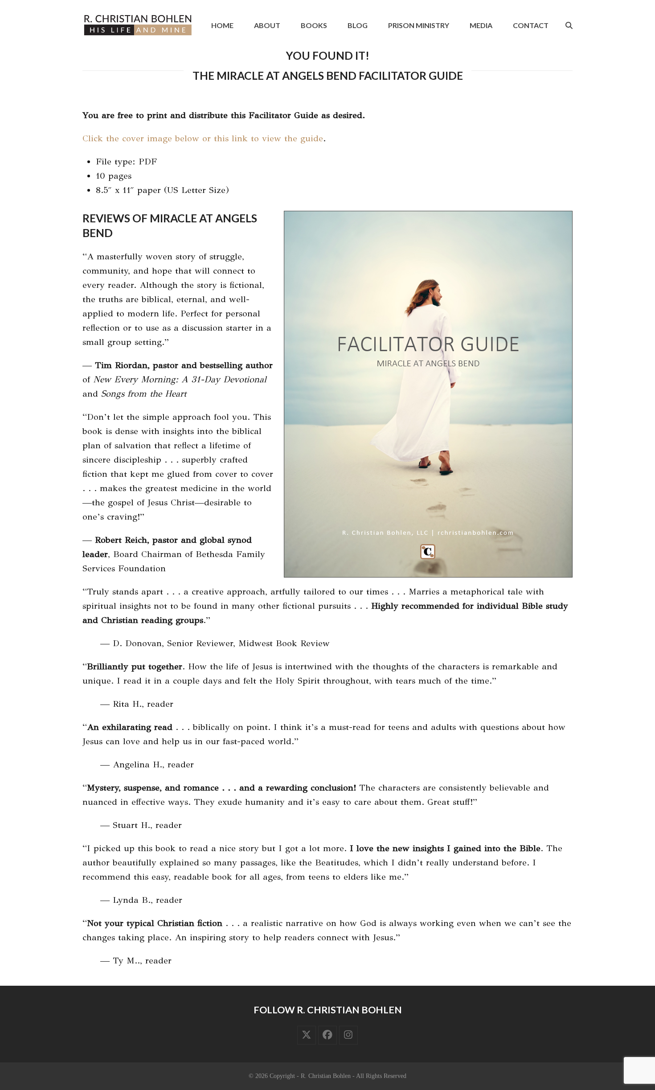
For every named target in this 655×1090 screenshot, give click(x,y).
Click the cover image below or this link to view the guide (202, 138)
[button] (569, 25)
